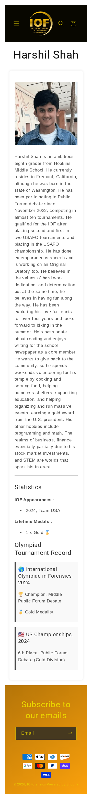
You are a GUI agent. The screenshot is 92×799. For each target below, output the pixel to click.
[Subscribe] (70, 733)
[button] (16, 23)
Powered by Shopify (62, 784)
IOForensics (36, 784)
